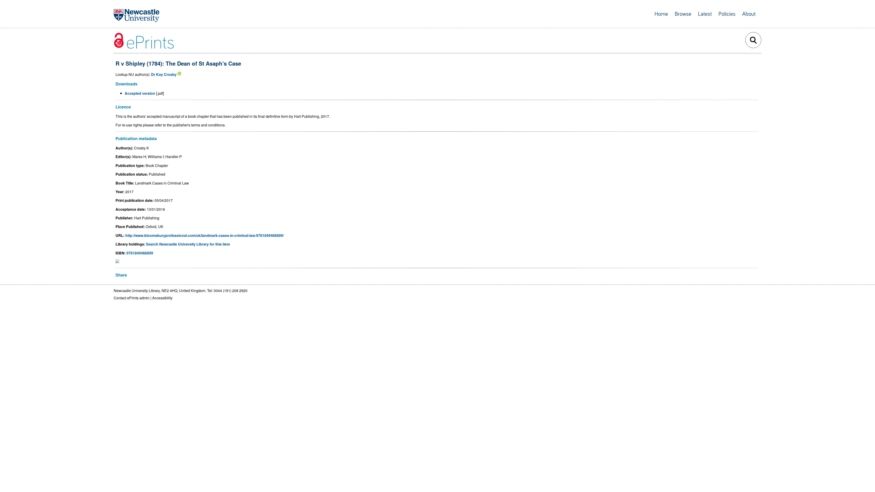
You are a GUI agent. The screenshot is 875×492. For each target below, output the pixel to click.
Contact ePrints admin (131, 297)
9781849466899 (139, 253)
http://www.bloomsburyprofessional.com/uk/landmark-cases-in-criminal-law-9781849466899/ (204, 235)
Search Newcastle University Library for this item (188, 244)
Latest (705, 14)
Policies (727, 14)
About (749, 14)
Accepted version (140, 93)
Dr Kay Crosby (164, 74)
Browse (683, 14)
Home (661, 14)
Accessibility (162, 297)
